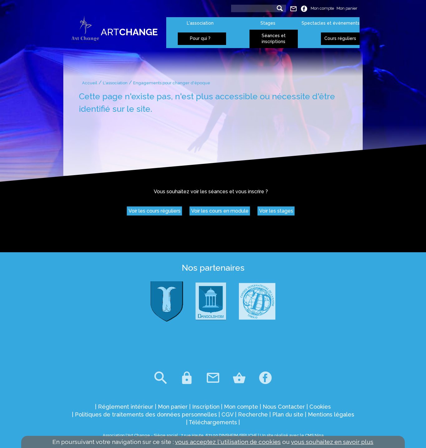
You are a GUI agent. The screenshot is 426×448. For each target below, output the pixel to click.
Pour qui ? (200, 38)
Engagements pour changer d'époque (171, 83)
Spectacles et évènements (331, 23)
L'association (200, 23)
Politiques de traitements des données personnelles (146, 414)
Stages (267, 23)
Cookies (320, 406)
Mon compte (322, 8)
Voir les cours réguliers (154, 211)
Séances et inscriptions (274, 38)
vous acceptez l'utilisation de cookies (228, 441)
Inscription (206, 406)
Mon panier (346, 8)
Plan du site (287, 414)
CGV (227, 414)
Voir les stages (276, 211)
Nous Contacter (284, 406)
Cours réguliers (340, 38)
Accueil (89, 83)
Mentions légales (331, 414)
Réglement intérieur (125, 406)
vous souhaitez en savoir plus (332, 441)
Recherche (253, 414)
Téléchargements (213, 422)
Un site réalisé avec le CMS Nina (292, 435)
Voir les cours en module (220, 211)
